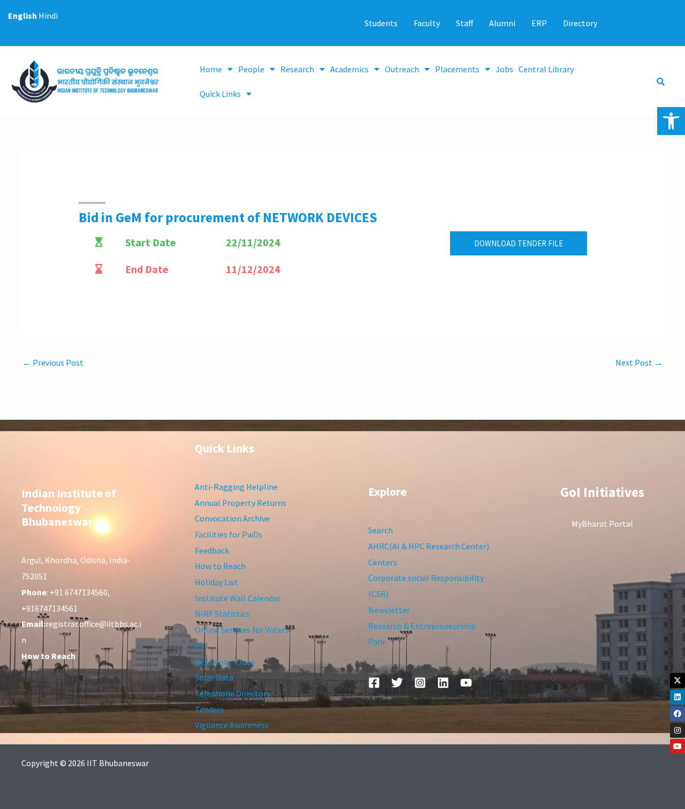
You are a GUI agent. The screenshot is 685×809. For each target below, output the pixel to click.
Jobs (504, 69)
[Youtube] (677, 746)
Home (211, 69)
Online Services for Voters (242, 629)
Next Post (639, 362)
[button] (671, 121)
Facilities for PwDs (228, 534)
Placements (457, 69)
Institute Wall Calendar (237, 598)
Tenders (209, 709)
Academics (349, 69)
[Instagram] (677, 730)
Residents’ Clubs (225, 661)
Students (381, 23)
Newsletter (389, 609)
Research (297, 69)
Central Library (546, 69)
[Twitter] (397, 683)
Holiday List (216, 582)
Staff (464, 23)
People (251, 69)
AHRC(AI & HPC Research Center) (428, 546)
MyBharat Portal (602, 523)
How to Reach (220, 566)
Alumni (502, 23)
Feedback (212, 550)
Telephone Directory (232, 693)
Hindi (48, 15)
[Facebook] (677, 713)
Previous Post (52, 362)
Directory (580, 23)
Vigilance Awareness (232, 725)
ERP (539, 23)
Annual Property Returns (240, 502)
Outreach (402, 69)
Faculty (427, 23)
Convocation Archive (232, 518)
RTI (201, 645)
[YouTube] (466, 683)
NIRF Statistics (222, 613)
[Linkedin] (677, 697)
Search (380, 530)
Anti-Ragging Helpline (236, 486)
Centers (382, 562)
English (22, 15)
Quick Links (220, 93)
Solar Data (214, 677)
